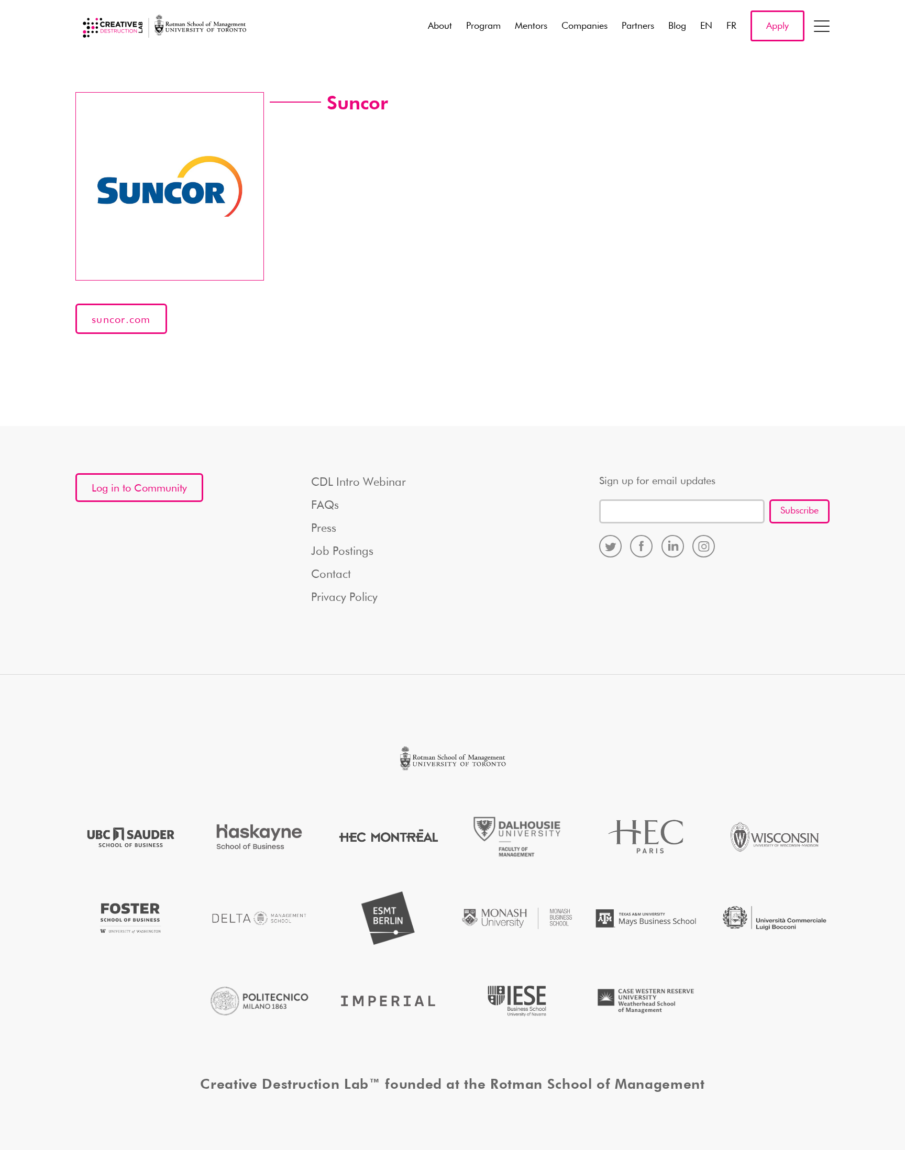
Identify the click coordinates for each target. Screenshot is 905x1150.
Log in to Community (139, 488)
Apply (777, 26)
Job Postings (342, 551)
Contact (331, 574)
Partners (638, 26)
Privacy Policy (344, 598)
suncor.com (121, 320)
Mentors (531, 26)
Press (323, 528)
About (440, 26)
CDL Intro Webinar (358, 482)
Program (483, 26)
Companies (584, 26)
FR (731, 26)
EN (706, 26)
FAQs (325, 505)
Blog (677, 26)
